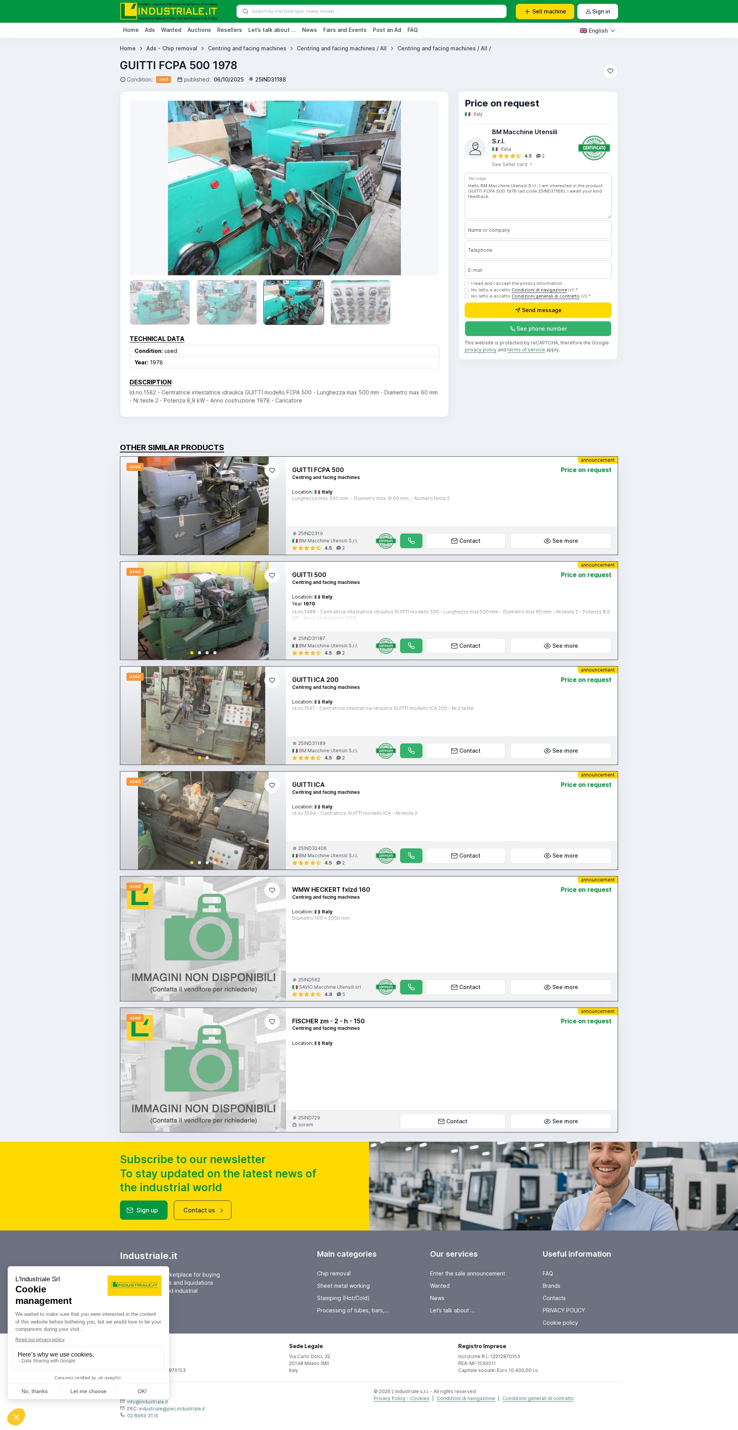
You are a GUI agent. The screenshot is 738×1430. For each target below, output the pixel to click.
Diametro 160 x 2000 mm (321, 918)
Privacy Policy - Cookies (401, 1398)
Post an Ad (387, 30)
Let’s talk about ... (272, 30)
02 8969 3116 (142, 1415)
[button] (191, 652)
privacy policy (481, 350)
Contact (469, 540)
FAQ (412, 30)
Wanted (171, 30)
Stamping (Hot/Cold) (343, 1298)
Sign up (147, 1210)
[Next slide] (422, 188)
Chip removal (334, 1273)
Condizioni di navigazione (539, 290)
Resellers (229, 30)
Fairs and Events (345, 30)
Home (131, 30)
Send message (542, 310)
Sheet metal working (343, 1285)
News (309, 30)
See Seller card (510, 164)
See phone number (542, 329)
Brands (551, 1285)
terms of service (526, 350)
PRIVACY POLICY (564, 1310)
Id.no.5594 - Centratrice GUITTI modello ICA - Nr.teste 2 (354, 813)
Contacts (554, 1298)
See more (565, 540)
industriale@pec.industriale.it (172, 1409)
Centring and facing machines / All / (444, 48)
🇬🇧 (594, 30)
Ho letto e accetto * (524, 290)
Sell (549, 11)
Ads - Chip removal (171, 48)
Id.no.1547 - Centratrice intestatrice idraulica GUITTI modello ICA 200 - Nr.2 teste (383, 708)
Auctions (199, 30)
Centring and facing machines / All (342, 48)
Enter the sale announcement (467, 1273)
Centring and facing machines (247, 48)
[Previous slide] (146, 188)
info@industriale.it (147, 1402)
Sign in (601, 11)
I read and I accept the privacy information (516, 283)
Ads (150, 30)
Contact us (199, 1210)
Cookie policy (560, 1322)
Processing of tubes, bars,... (353, 1310)
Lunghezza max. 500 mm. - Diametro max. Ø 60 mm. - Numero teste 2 (371, 498)
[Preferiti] (610, 71)
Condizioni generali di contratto (546, 296)
